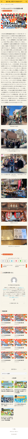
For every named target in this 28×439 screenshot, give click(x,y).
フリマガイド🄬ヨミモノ (14, 285)
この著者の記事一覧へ (14, 303)
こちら (6, 295)
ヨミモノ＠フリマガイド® (14, 1)
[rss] (14, 429)
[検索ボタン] (26, 1)
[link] (14, 300)
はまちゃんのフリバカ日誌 (7, 10)
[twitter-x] (13, 429)
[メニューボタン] (1, 1)
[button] (3, 261)
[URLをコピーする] (25, 261)
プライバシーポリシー (14, 431)
